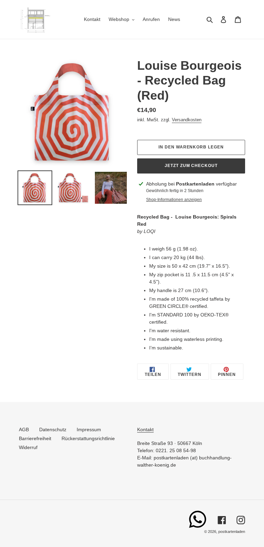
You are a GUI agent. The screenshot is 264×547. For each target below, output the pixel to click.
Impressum (89, 429)
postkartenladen (231, 531)
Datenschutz (52, 429)
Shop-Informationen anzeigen (174, 199)
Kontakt (145, 429)
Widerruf (28, 447)
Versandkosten (186, 119)
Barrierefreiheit (35, 438)
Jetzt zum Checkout (191, 165)
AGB (24, 429)
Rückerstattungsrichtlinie (88, 438)
